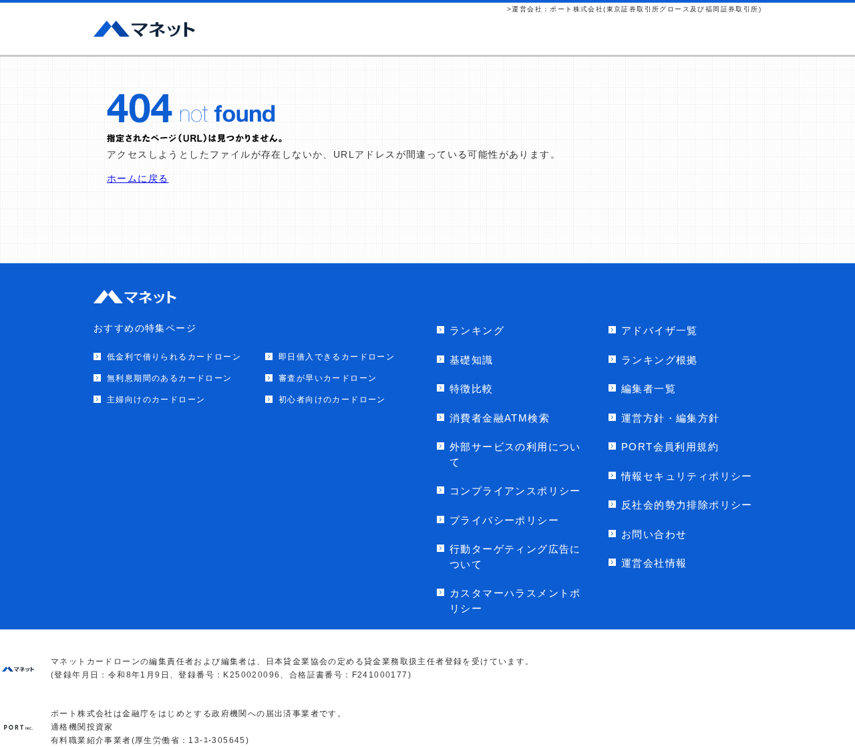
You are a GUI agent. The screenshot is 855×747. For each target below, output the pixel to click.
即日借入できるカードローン (337, 356)
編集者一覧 (648, 388)
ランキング (477, 330)
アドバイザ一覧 (659, 330)
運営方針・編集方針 (670, 418)
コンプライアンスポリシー (515, 490)
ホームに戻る (137, 178)
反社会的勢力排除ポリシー (687, 504)
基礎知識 (472, 359)
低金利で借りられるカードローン (174, 356)
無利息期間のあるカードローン (169, 378)
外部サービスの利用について (515, 454)
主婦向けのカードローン (156, 399)
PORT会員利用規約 (670, 446)
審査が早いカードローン (328, 378)
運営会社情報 (654, 563)
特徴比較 (472, 388)
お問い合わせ (654, 534)
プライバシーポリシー (504, 520)
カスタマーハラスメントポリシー (515, 600)
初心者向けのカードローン (332, 399)
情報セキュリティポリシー (687, 476)
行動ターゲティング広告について (515, 556)
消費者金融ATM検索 (500, 418)
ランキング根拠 (659, 359)
